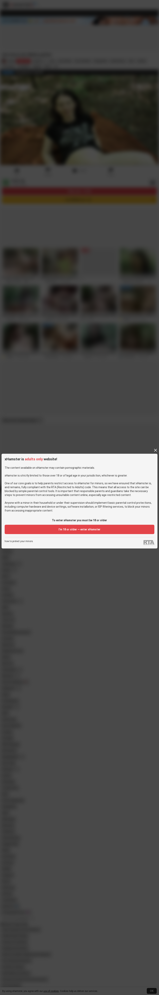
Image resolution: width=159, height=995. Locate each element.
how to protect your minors (19, 541)
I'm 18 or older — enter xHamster (79, 529)
